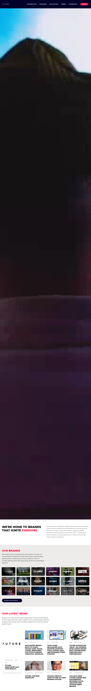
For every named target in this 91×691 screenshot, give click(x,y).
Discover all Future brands (11, 600)
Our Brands (42, 4)
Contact (84, 4)
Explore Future (31, 4)
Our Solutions (53, 4)
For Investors (73, 4)
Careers (63, 4)
